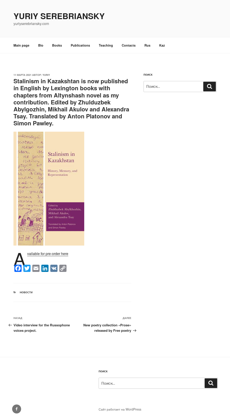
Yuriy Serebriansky (59, 16)
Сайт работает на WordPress (120, 409)
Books (57, 45)
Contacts (129, 45)
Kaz (162, 45)
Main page (21, 45)
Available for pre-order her (46, 253)
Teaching (106, 45)
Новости (26, 292)
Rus (147, 45)
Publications (80, 45)
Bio (40, 45)
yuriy (46, 75)
